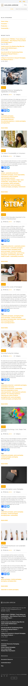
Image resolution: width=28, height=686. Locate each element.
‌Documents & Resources (7, 659)
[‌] (1, 676)
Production (4, 26)
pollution (3, 393)
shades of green (5, 256)
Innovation (4, 23)
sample (3, 173)
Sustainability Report (6, 662)
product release (5, 247)
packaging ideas (5, 123)
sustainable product (19, 246)
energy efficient (13, 181)
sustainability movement (17, 256)
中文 (24, 1)
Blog (2, 666)
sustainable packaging (7, 116)
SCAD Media (23, 674)
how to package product (8, 117)
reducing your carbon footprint (9, 176)
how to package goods (7, 321)
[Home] (9, 5)
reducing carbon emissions (8, 180)
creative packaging (20, 121)
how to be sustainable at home (9, 390)
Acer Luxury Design (6, 649)
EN (20, 1)
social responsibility (19, 174)
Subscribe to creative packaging (9, 589)
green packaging (15, 185)
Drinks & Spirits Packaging (8, 647)
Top (14, 678)
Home (11, 9)
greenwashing (12, 254)
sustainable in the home (7, 387)
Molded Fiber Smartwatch (8, 650)
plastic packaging (14, 183)
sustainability (18, 388)
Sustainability (4, 28)
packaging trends (6, 185)
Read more (4, 128)
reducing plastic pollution (8, 178)
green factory (20, 253)
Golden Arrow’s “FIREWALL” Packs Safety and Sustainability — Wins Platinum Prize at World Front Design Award (13, 40)
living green (4, 254)
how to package (21, 319)
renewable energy (6, 249)
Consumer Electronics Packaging (10, 644)
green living (19, 254)
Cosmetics (4, 645)
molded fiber (4, 181)
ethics (19, 181)
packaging (15, 186)
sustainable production (7, 119)
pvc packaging (5, 183)
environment (21, 186)
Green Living (4, 21)
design (18, 180)
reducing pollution (6, 392)
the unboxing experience (8, 121)
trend (22, 180)
